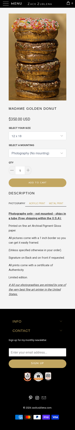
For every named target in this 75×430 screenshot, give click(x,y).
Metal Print (56, 203)
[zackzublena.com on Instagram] (37, 398)
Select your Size (20, 128)
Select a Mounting (21, 145)
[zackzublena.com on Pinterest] (30, 398)
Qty (11, 162)
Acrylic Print (37, 203)
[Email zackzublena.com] (44, 398)
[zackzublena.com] (37, 4)
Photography (17, 203)
